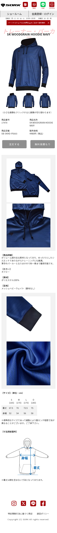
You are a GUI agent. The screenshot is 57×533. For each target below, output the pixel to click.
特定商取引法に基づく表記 (20, 513)
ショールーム (14, 14)
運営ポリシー (43, 513)
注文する (14, 144)
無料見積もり (43, 144)
